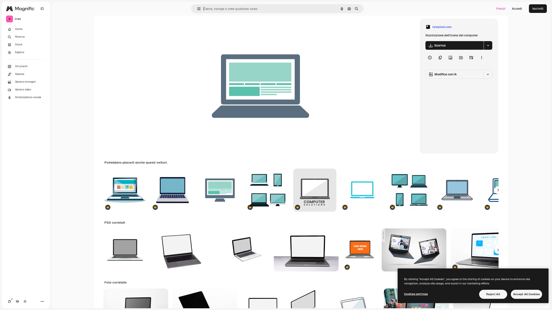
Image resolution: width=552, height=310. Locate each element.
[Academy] (17, 301)
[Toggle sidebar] (42, 8)
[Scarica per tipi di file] (488, 45)
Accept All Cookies (526, 294)
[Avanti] (498, 190)
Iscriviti (537, 9)
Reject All (493, 294)
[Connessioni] (9, 301)
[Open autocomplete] (197, 8)
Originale (222, 27)
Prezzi (500, 9)
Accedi (517, 9)
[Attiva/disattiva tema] (25, 301)
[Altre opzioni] (481, 57)
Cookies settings (416, 294)
